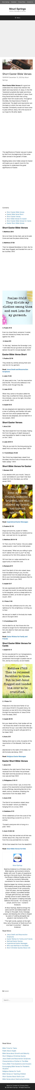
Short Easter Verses (14, 216)
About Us (9, 1085)
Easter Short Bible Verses (15, 223)
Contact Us (30, 2)
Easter (6, 991)
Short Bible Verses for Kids (16, 849)
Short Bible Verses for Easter (17, 219)
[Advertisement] (17, 38)
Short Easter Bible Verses (15, 212)
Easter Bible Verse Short (15, 214)
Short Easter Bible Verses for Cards (19, 221)
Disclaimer (13, 2)
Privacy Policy (21, 2)
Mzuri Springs (5, 2)
